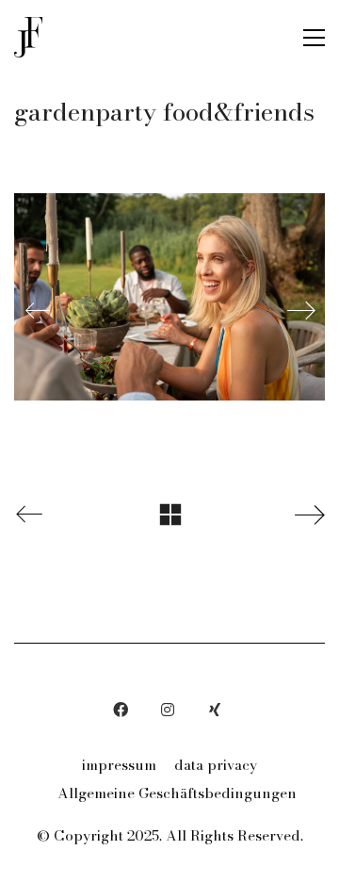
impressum (119, 765)
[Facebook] (120, 709)
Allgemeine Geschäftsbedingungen (177, 793)
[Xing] (215, 709)
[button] (314, 38)
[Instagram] (167, 709)
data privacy (215, 765)
